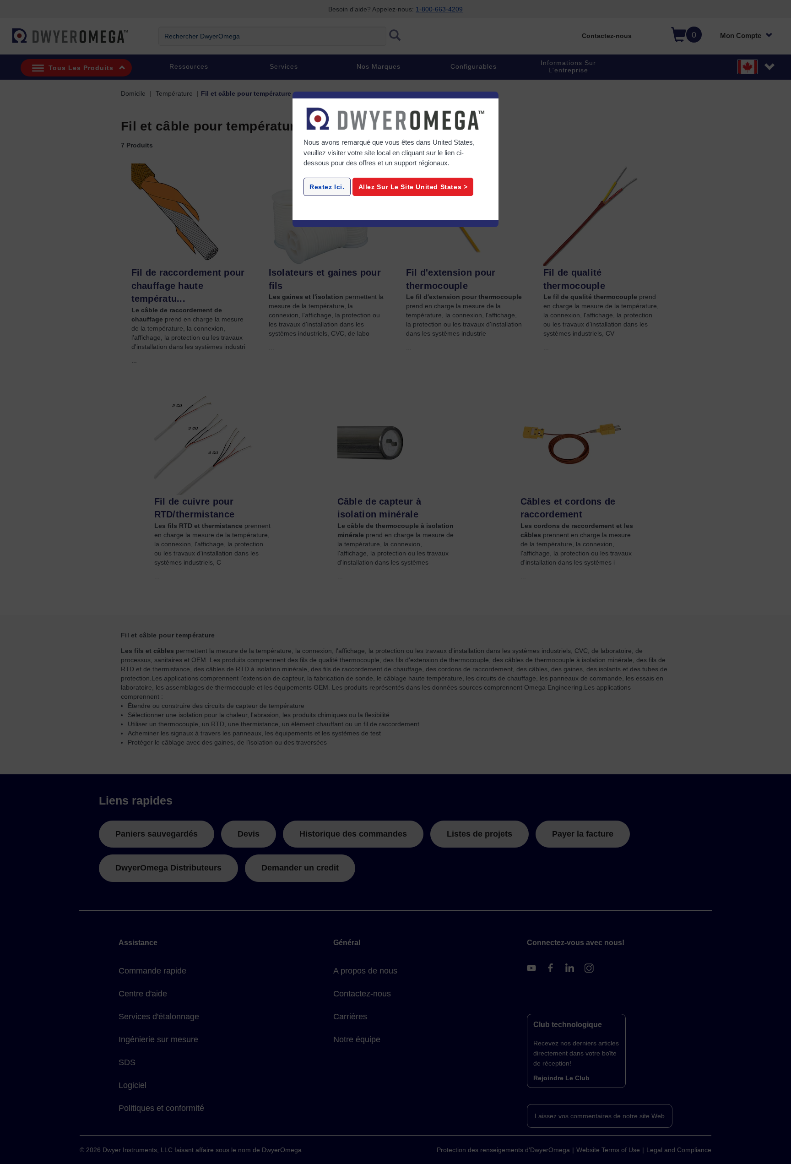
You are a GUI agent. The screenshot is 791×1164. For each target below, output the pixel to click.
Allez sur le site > (413, 186)
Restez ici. (327, 186)
